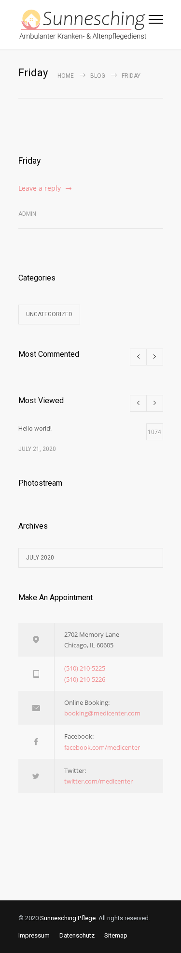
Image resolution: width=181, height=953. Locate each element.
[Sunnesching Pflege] (83, 24)
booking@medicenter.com (102, 713)
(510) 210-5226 (84, 679)
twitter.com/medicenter (98, 781)
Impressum (34, 935)
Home (65, 75)
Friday (29, 160)
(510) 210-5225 (84, 668)
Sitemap (115, 935)
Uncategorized (49, 314)
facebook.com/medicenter (102, 747)
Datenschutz (77, 935)
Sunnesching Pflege (68, 918)
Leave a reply (39, 188)
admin (27, 213)
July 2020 (40, 557)
